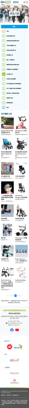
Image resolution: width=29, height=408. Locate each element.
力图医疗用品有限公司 (6, 134)
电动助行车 (5, 259)
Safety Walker (20, 280)
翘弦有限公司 (4, 239)
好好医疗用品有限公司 (20, 241)
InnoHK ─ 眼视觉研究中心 (7, 201)
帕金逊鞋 (4, 219)
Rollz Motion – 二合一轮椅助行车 (21, 260)
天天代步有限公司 (19, 178)
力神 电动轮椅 (20, 176)
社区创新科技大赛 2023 (6, 178)
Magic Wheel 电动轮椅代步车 (7, 132)
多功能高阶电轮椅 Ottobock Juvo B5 (21, 154)
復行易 (3, 238)
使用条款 (3, 395)
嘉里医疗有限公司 (5, 220)
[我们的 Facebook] (12, 330)
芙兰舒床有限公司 (5, 157)
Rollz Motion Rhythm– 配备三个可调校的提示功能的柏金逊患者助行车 (7, 284)
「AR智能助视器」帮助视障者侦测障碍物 (7, 197)
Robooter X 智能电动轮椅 (21, 239)
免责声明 (9, 395)
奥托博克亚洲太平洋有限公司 (21, 158)
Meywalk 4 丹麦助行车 (21, 132)
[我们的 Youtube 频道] (17, 330)
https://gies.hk (14, 325)
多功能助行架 (5, 176)
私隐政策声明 (15, 395)
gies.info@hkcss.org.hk (15, 323)
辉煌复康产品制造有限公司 (21, 134)
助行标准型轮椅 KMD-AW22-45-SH (6, 154)
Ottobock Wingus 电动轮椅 (21, 196)
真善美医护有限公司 (20, 199)
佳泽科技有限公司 (19, 262)
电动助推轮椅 (19, 219)
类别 (14, 26)
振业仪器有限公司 (19, 282)
